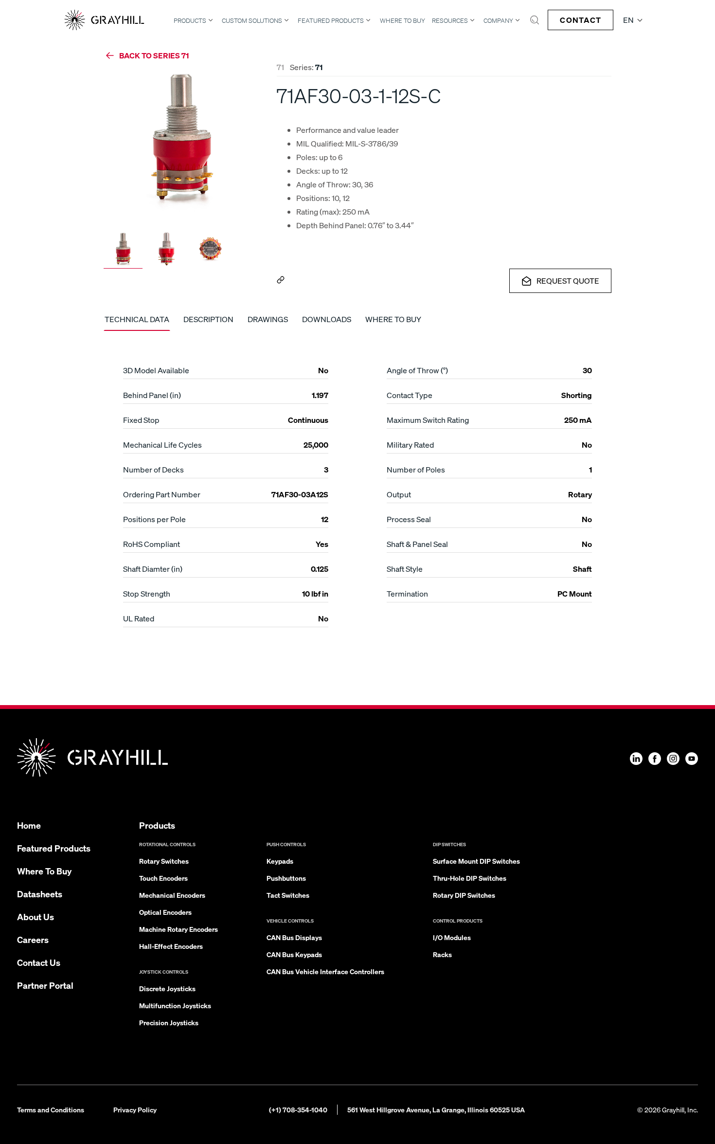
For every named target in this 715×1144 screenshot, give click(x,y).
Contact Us (38, 962)
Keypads (280, 860)
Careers (33, 939)
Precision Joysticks (168, 1022)
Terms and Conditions (50, 1109)
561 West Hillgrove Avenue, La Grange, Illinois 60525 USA (436, 1109)
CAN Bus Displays (294, 937)
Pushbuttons (286, 877)
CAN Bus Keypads (294, 954)
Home (29, 825)
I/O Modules (452, 937)
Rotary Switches (164, 860)
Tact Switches (288, 894)
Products (190, 20)
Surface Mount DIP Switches (476, 860)
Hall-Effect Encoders (171, 946)
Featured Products (331, 20)
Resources (450, 20)
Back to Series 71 (154, 55)
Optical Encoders (165, 912)
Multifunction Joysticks (175, 1005)
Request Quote (567, 280)
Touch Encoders (163, 877)
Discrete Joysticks (167, 988)
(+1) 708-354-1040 (298, 1109)
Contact (580, 20)
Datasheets (39, 893)
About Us (35, 916)
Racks (442, 954)
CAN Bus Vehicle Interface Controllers (325, 971)
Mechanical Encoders (172, 894)
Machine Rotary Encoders (178, 929)
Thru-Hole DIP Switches (469, 877)
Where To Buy (402, 21)
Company (498, 20)
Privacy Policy (135, 1109)
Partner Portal (45, 985)
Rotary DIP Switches (464, 894)
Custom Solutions (252, 20)
